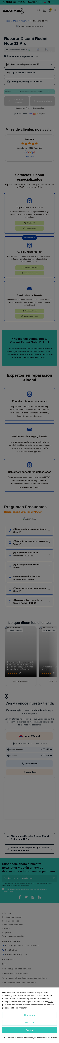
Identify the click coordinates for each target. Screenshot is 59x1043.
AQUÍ (50, 1001)
